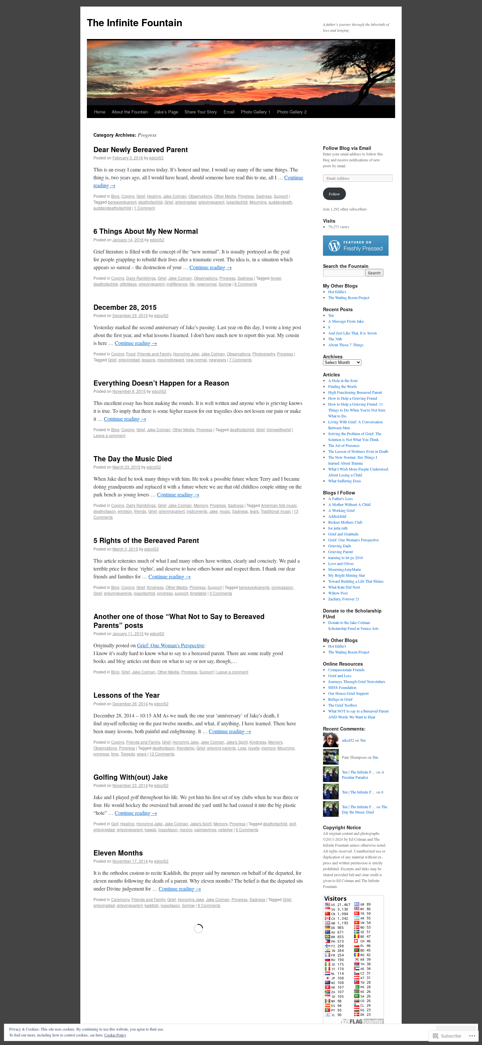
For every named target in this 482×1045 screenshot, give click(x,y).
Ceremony (120, 899)
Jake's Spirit (237, 742)
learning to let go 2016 (345, 557)
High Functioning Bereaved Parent (355, 392)
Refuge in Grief (340, 699)
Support (281, 196)
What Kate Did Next (344, 587)
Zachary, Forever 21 (343, 598)
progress (165, 593)
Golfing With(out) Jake (130, 777)
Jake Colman (175, 196)
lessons (148, 359)
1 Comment (144, 208)
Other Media (225, 196)
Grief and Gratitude (343, 533)
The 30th (335, 338)
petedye (225, 829)
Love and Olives (341, 563)
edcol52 (156, 157)
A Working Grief (341, 510)
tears (254, 511)
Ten (331, 315)
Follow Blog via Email (347, 148)
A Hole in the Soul (342, 380)
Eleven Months (118, 852)
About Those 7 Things (346, 344)
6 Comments (247, 829)
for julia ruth (338, 528)
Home (99, 112)
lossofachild (237, 202)
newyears (217, 359)
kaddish (152, 905)
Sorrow (225, 284)
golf (292, 823)
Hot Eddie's (337, 291)
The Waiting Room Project (348, 297)
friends (140, 511)
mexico (186, 829)
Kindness (155, 587)
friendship (185, 748)
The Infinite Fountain (134, 22)
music (225, 511)
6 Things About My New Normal (145, 231)
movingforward (170, 359)
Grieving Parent (340, 551)
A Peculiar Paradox (363, 774)
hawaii (150, 829)
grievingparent (211, 202)
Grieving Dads (339, 545)
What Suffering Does (344, 480)
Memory (201, 505)
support (181, 593)
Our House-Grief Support (348, 693)
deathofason (104, 511)
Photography (263, 353)
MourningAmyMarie (344, 569)
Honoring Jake (186, 353)
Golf (114, 823)
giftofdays (128, 284)
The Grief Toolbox (342, 705)
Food (130, 353)
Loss (242, 748)
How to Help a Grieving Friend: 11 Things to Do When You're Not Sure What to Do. (356, 409)
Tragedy (128, 753)
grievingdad (185, 202)
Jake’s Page (166, 112)
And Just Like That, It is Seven (352, 332)
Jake (213, 511)
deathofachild (150, 202)
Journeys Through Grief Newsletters (356, 681)
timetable (198, 593)
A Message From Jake (346, 321)
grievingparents (118, 593)
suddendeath (280, 202)
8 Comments (245, 284)
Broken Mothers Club (345, 522)
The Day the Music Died (132, 458)
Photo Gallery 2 (292, 112)
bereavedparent (122, 202)
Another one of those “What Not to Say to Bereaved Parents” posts (179, 620)
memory (268, 748)
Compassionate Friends (346, 669)
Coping (127, 196)
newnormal (207, 284)
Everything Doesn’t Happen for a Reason (161, 383)
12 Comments (162, 753)
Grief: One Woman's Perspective (170, 645)
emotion (125, 511)
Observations (200, 196)
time (115, 753)
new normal (196, 359)
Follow (334, 193)
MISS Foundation (342, 687)
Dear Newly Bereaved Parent (140, 149)
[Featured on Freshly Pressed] (356, 254)
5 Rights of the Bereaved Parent (146, 540)
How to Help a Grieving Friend (352, 398)
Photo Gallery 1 (256, 112)
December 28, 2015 (125, 307)
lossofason (168, 829)
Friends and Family (154, 353)
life (192, 284)
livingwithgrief (279, 429)
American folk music (279, 505)
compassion (282, 587)
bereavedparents (254, 587)
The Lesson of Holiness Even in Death (358, 451)
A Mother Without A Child (349, 504)
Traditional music (276, 511)
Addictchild (337, 516)
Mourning (258, 202)
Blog (115, 196)
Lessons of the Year (126, 695)
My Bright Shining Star (346, 575)
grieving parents (221, 748)
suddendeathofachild (112, 208)
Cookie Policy (115, 1034)
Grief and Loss (339, 675)
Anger (276, 278)
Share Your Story (201, 112)
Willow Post (338, 592)
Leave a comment (109, 435)
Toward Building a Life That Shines (356, 581)
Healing (154, 196)
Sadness (264, 196)
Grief (140, 196)
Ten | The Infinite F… (358, 771)
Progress (246, 196)
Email (229, 112)
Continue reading (211, 267)
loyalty (253, 748)
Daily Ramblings (141, 278)
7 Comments (240, 359)
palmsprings (205, 829)
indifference (177, 284)
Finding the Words (342, 386)
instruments (197, 511)
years (142, 753)
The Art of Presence (343, 445)
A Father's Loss (340, 498)
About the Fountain (130, 112)
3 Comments (221, 593)
